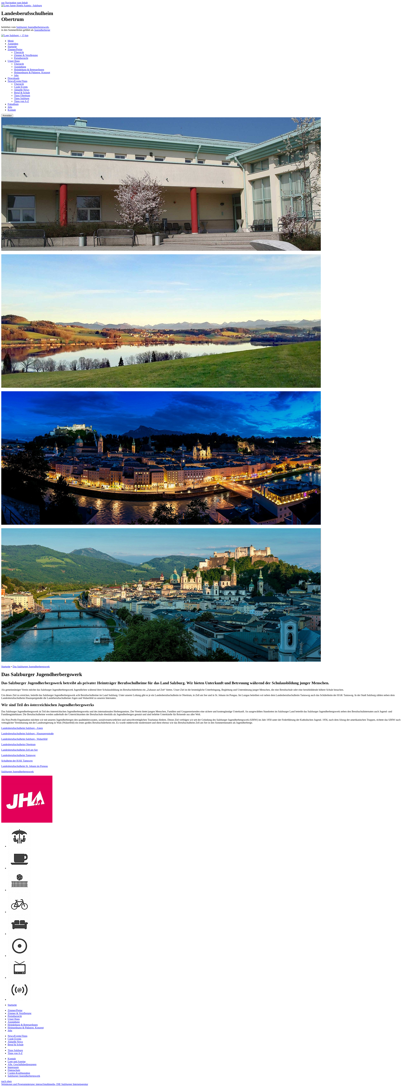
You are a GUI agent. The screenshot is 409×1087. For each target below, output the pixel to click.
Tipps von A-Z (21, 101)
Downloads (13, 78)
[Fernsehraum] (19, 977)
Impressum (13, 1067)
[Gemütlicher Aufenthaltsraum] (19, 933)
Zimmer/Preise (15, 49)
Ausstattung (20, 66)
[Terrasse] (19, 846)
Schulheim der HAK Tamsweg (17, 760)
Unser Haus (14, 61)
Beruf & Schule (22, 92)
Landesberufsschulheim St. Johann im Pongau (24, 766)
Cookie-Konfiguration (19, 1073)
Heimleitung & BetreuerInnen (29, 69)
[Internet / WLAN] (19, 999)
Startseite (12, 46)
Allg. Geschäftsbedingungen (22, 1064)
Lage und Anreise (17, 1061)
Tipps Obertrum (22, 95)
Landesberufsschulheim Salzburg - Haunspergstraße (27, 733)
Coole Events (21, 87)
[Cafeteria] (19, 868)
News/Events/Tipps (17, 81)
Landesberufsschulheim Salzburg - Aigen (22, 728)
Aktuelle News (21, 89)
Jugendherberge (42, 30)
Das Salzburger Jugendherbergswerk (31, 666)
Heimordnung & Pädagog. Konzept (32, 72)
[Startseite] (21, 5)
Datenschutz (14, 1070)
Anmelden (13, 43)
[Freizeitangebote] (19, 890)
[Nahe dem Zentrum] (19, 955)
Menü (11, 40)
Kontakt (12, 110)
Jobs (16, 75)
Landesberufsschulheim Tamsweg (18, 755)
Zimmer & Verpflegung (26, 55)
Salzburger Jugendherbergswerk (32, 27)
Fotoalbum (13, 104)
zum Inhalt (22, 2)
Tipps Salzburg (21, 98)
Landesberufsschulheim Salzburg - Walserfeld (24, 739)
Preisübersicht (21, 58)
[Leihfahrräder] (19, 912)
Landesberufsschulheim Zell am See (19, 749)
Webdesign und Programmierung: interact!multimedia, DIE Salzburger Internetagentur (44, 1084)
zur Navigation (8, 2)
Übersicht (19, 52)
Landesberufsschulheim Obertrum (18, 744)
